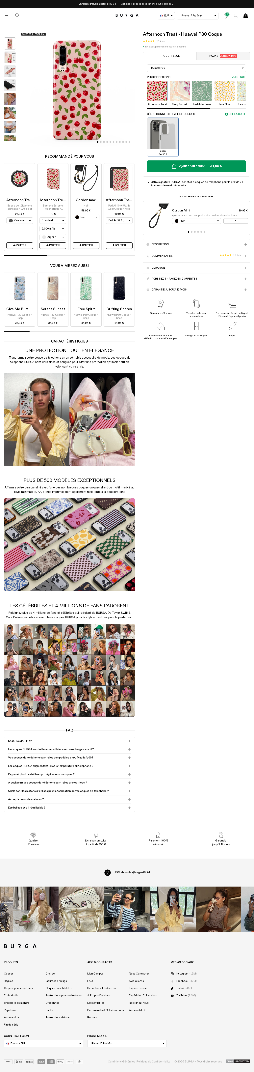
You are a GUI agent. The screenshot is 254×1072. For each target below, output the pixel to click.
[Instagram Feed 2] (172, 909)
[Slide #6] (116, 142)
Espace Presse (138, 988)
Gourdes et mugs (56, 981)
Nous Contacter (139, 973)
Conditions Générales (121, 1061)
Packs (222, 56)
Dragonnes (52, 1003)
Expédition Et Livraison (143, 995)
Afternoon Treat (19, 200)
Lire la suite (237, 114)
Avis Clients (136, 981)
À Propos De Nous (98, 995)
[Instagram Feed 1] (127, 909)
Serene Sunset (53, 309)
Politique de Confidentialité (153, 1061)
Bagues (8, 981)
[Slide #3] (107, 142)
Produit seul (170, 56)
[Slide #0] (97, 142)
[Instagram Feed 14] (81, 909)
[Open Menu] (7, 16)
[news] (225, 16)
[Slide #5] (113, 142)
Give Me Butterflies (22, 309)
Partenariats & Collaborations (105, 1010)
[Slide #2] (104, 142)
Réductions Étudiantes (101, 988)
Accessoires (12, 1017)
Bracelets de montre (17, 1003)
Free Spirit (86, 309)
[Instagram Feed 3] (218, 909)
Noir (86, 206)
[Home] (127, 15)
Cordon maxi (86, 200)
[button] (154, 41)
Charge (50, 973)
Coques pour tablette (59, 988)
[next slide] (10, 144)
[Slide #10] (129, 142)
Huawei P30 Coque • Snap (20, 316)
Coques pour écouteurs (18, 988)
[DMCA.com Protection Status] (238, 1061)
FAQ (90, 981)
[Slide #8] (123, 142)
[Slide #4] (110, 142)
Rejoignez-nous (139, 1003)
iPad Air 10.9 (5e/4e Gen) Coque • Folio (119, 207)
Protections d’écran (58, 1017)
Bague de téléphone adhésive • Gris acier (20, 207)
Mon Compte (95, 973)
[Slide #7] (120, 142)
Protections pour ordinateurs (64, 995)
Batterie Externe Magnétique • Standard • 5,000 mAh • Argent (53, 208)
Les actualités (96, 1003)
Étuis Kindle (11, 995)
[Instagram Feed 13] (36, 909)
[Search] (17, 16)
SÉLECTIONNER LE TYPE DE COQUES (171, 114)
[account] (236, 16)
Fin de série (11, 1024)
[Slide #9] (126, 142)
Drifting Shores (119, 309)
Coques (8, 973)
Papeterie (10, 1010)
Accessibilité (137, 1010)
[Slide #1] (101, 142)
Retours (92, 1017)
